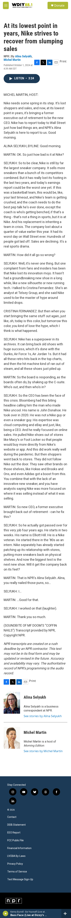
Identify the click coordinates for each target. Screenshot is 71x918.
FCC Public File (15, 840)
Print (63, 61)
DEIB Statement (16, 824)
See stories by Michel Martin (43, 751)
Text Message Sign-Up (20, 879)
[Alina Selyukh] (12, 703)
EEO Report (13, 832)
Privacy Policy (15, 863)
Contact (11, 817)
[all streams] (66, 913)
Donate (59, 5)
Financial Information (19, 848)
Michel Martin (12, 60)
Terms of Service (17, 871)
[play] (5, 913)
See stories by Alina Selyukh (43, 716)
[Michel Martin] (12, 738)
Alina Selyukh (23, 56)
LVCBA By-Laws (16, 856)
